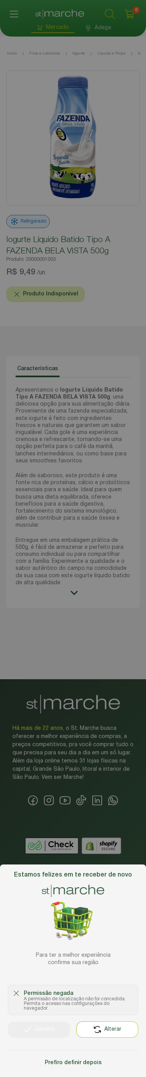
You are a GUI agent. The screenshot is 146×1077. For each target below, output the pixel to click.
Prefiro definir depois (73, 1062)
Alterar (112, 1029)
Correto (45, 1029)
